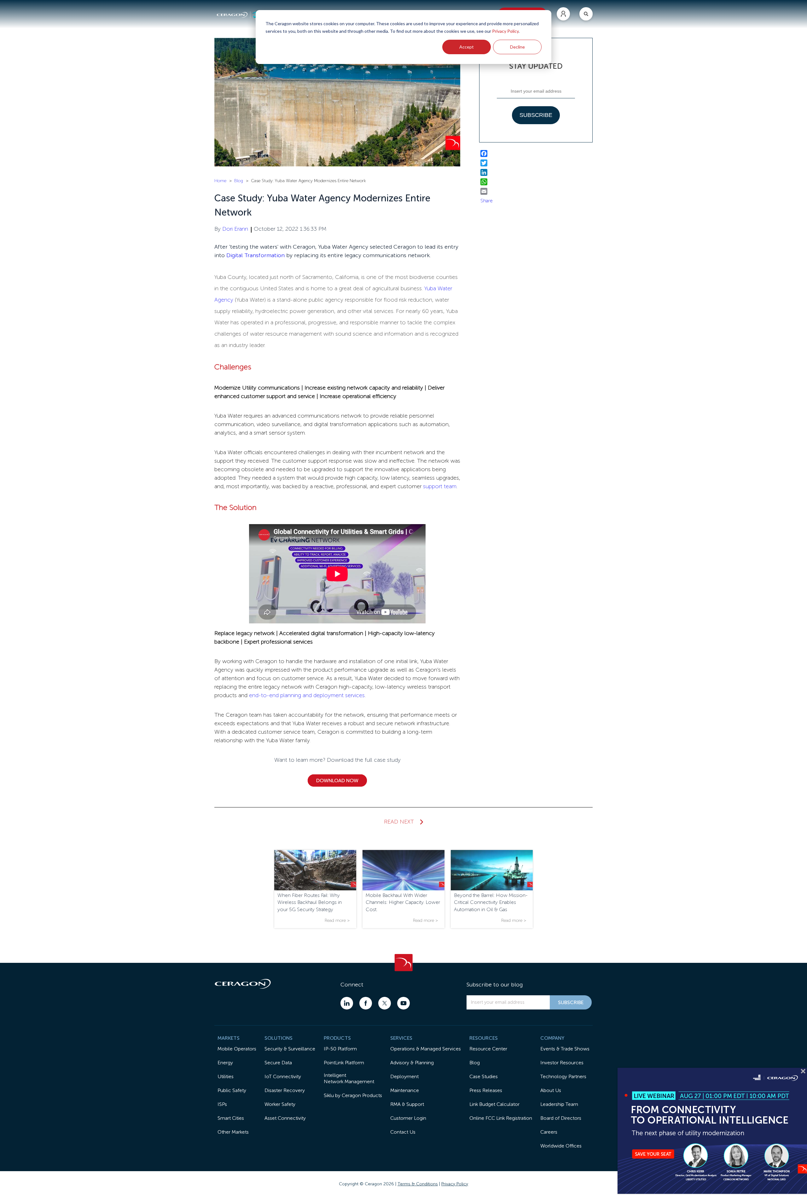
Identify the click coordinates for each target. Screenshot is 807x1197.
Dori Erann (235, 228)
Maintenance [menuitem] (404, 1090)
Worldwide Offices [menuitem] (561, 1146)
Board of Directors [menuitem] (560, 1118)
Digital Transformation (255, 255)
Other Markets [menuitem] (233, 1132)
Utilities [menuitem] (226, 1076)
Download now (337, 781)
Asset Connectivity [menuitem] (285, 1118)
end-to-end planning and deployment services (307, 695)
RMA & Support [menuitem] (407, 1104)
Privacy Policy (505, 31)
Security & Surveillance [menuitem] (289, 1049)
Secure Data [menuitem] (278, 1063)
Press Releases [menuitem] (485, 1090)
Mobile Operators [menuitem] (237, 1049)
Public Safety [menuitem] (232, 1090)
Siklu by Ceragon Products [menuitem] (353, 1095)
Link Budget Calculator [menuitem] (494, 1104)
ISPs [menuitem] (222, 1104)
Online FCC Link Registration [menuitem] (500, 1118)
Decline (517, 46)
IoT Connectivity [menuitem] (282, 1076)
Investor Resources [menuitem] (561, 1063)
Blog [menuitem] (474, 1063)
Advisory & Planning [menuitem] (412, 1063)
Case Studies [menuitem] (483, 1076)
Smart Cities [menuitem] (231, 1118)
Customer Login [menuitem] (408, 1118)
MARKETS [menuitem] (229, 1038)
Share (486, 201)
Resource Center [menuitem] (488, 1049)
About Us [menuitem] (550, 1090)
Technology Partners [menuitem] (563, 1076)
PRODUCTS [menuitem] (337, 1038)
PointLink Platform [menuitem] (344, 1063)
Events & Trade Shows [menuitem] (564, 1049)
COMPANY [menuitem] (552, 1038)
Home (220, 180)
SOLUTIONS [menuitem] (278, 1038)
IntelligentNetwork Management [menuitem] (349, 1078)
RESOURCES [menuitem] (483, 1038)
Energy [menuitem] (225, 1063)
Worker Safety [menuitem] (279, 1104)
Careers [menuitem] (548, 1132)
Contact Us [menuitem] (402, 1132)
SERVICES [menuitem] (401, 1038)
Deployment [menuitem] (404, 1076)
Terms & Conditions (418, 1184)
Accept (466, 46)
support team (439, 486)
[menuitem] (563, 13)
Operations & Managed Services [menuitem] (425, 1049)
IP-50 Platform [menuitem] (340, 1049)
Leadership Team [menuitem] (559, 1104)
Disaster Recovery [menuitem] (284, 1090)
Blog (238, 180)
